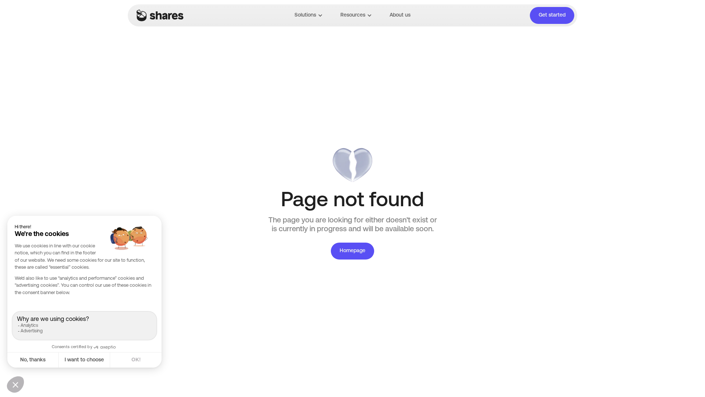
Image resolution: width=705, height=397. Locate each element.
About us (400, 15)
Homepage (352, 251)
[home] (160, 15)
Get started (552, 15)
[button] (309, 15)
